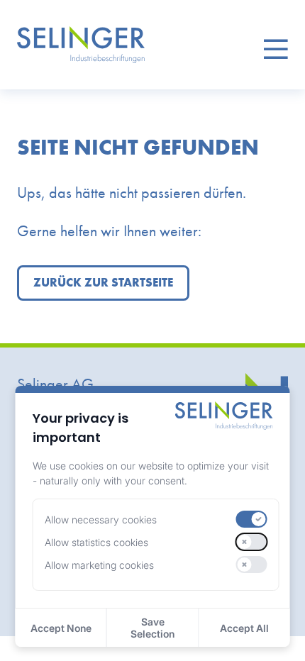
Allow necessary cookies (101, 519)
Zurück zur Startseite (103, 282)
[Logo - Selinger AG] (81, 44)
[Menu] (275, 45)
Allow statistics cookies (96, 542)
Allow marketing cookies (99, 565)
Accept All (244, 628)
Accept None (61, 628)
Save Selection (152, 628)
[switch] (251, 519)
